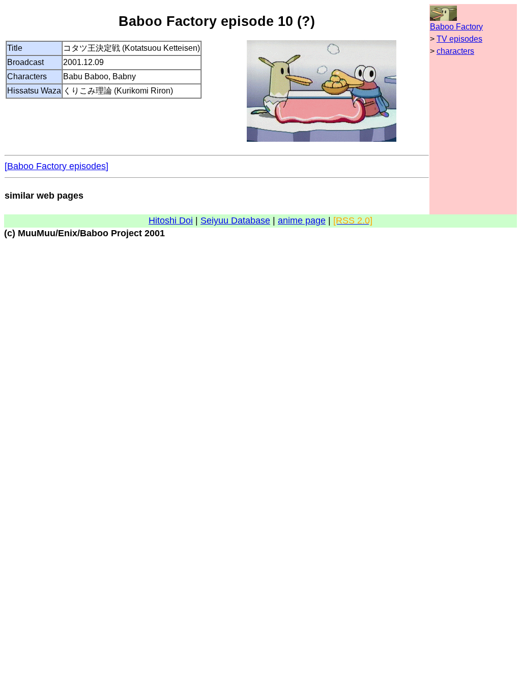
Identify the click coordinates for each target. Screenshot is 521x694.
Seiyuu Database (235, 220)
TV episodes (459, 39)
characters (455, 51)
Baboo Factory (456, 26)
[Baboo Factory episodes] (56, 166)
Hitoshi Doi (171, 220)
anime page (302, 220)
